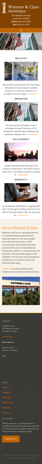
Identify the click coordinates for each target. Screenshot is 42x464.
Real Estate (6, 397)
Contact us (6, 268)
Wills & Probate (7, 402)
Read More (33, 94)
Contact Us (23, 215)
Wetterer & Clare (21, 8)
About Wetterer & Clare (20, 228)
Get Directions (7, 337)
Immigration (6, 392)
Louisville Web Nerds (28, 458)
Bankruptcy (6, 408)
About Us (5, 387)
